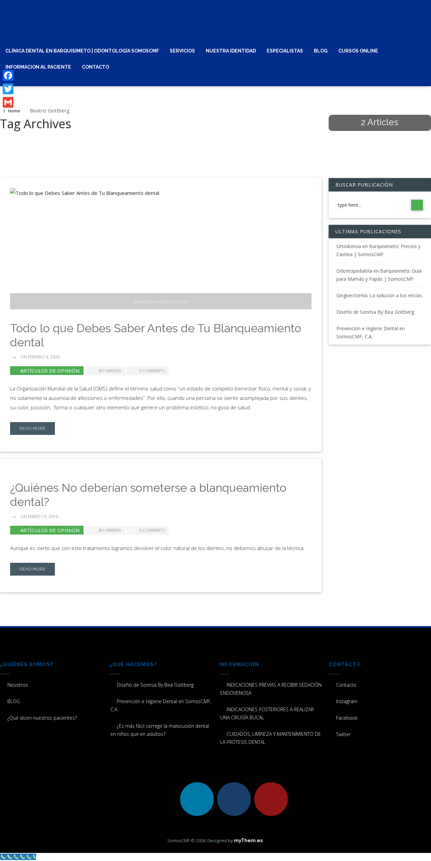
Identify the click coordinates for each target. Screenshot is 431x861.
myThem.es (248, 840)
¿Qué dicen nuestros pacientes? (42, 718)
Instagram (347, 701)
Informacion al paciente (38, 67)
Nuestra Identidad (231, 51)
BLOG (321, 51)
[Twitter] (8, 89)
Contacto (95, 67)
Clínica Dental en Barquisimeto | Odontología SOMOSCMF (82, 51)
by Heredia (110, 371)
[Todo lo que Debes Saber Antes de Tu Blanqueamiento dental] (160, 248)
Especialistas (285, 51)
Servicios (182, 51)
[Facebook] (8, 75)
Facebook (347, 718)
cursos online (358, 51)
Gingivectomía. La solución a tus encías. (379, 295)
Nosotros (17, 685)
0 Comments (152, 371)
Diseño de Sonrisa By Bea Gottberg (375, 312)
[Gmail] (8, 102)
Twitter (343, 734)
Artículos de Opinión (49, 370)
